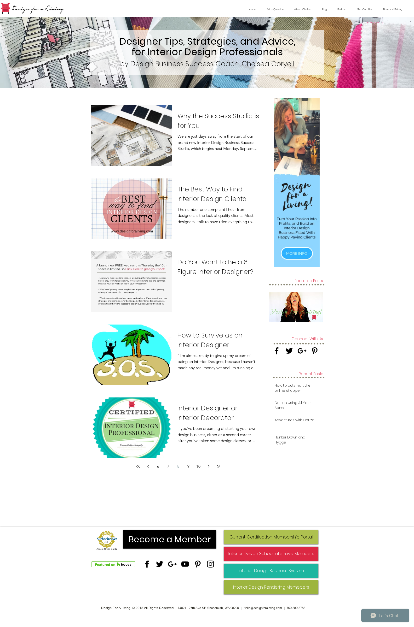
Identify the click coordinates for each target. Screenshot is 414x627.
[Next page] (208, 466)
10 (198, 466)
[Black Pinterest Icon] (314, 350)
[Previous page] (148, 466)
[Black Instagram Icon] (210, 564)
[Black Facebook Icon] (276, 350)
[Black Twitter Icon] (289, 350)
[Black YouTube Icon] (185, 564)
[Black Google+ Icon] (302, 350)
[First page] (138, 466)
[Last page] (218, 466)
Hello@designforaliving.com (262, 608)
